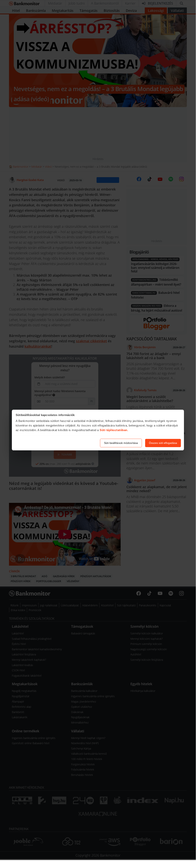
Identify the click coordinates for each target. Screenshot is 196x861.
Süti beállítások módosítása (121, 442)
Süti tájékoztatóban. (114, 430)
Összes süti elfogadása (163, 442)
